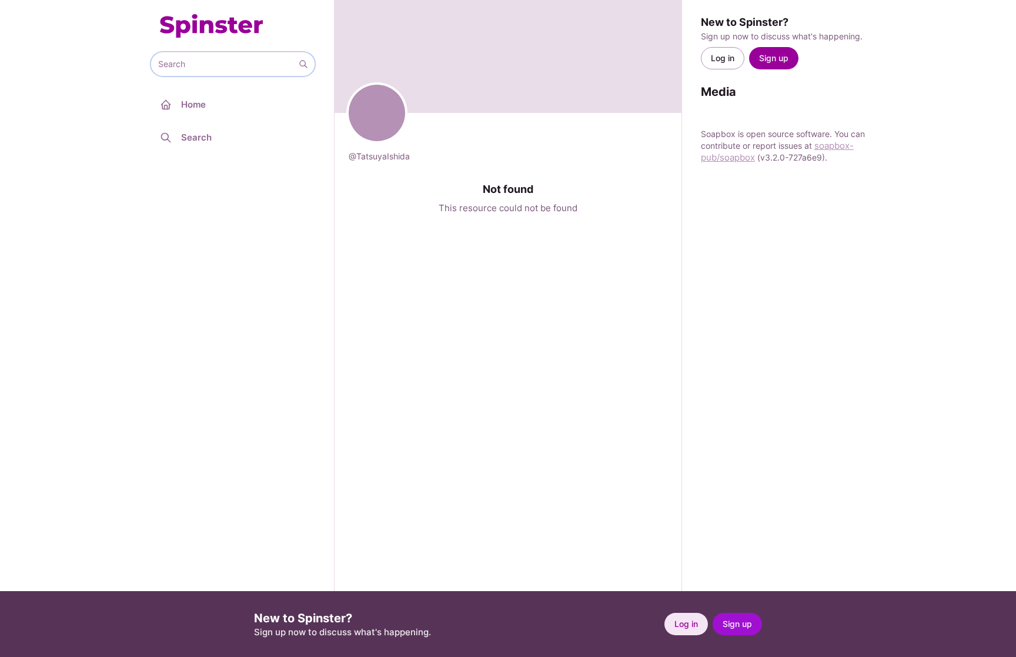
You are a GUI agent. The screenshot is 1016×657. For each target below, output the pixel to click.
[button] (303, 64)
